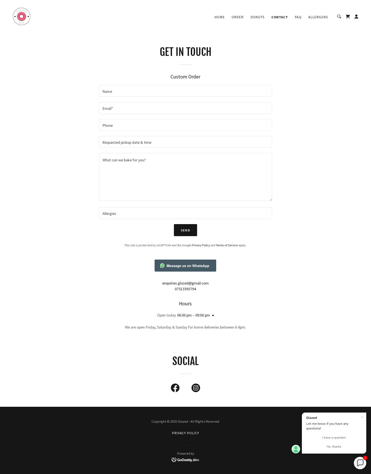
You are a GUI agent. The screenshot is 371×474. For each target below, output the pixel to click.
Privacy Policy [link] (201, 245)
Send (185, 230)
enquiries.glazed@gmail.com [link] (185, 283)
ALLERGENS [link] (318, 17)
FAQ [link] (298, 17)
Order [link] (238, 17)
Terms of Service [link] (227, 245)
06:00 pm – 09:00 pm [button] (193, 315)
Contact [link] (279, 17)
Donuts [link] (258, 17)
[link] (21, 16)
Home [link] (219, 17)
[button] (356, 16)
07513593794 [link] (185, 288)
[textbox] (185, 91)
